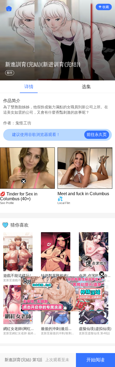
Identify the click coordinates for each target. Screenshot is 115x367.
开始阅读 (95, 359)
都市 (10, 73)
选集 (86, 86)
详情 (28, 86)
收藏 (105, 7)
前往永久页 (97, 134)
